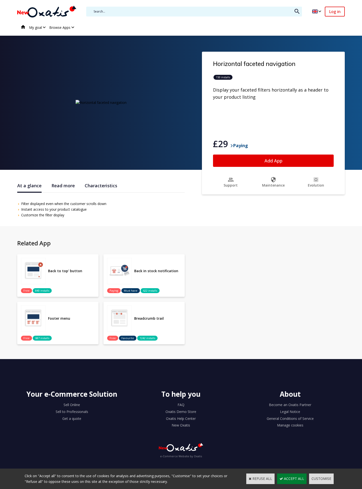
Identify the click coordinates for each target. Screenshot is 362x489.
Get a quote (71, 418)
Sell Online (72, 404)
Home (23, 27)
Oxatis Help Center (181, 418)
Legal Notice (290, 411)
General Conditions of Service (290, 418)
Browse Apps (59, 27)
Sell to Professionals (72, 411)
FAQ (181, 404)
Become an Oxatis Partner (290, 404)
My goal (35, 27)
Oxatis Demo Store (180, 411)
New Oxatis (181, 425)
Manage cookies (290, 425)
